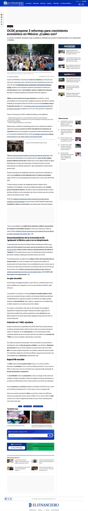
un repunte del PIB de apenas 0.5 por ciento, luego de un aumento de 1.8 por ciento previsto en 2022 (29, 247)
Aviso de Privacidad (55, 510)
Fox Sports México (65, 3)
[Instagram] (83, 1)
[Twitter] (81, 1)
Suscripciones (46, 510)
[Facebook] (80, 1)
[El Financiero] (13, 3)
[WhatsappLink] (30, 446)
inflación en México (27, 406)
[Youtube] (84, 1)
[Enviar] (50, 435)
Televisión (56, 3)
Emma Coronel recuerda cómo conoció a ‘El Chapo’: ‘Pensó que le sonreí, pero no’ (46, 469)
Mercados (36, 3)
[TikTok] (85, 1)
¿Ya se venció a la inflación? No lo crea (15, 425)
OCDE (20, 406)
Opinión (49, 3)
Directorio (40, 510)
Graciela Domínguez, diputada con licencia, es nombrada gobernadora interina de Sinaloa (73, 95)
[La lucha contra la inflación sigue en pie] (15, 146)
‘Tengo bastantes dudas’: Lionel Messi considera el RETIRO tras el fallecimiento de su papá (73, 59)
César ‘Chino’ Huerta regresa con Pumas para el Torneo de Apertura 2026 (72, 88)
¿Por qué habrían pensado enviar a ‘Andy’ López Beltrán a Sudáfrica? (22, 469)
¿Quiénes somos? (32, 510)
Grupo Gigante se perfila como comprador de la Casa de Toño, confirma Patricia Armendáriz (73, 80)
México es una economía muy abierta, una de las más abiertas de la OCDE (28, 155)
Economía (28, 3)
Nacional (42, 3)
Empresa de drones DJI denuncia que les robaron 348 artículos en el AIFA (46, 462)
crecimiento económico (38, 406)
